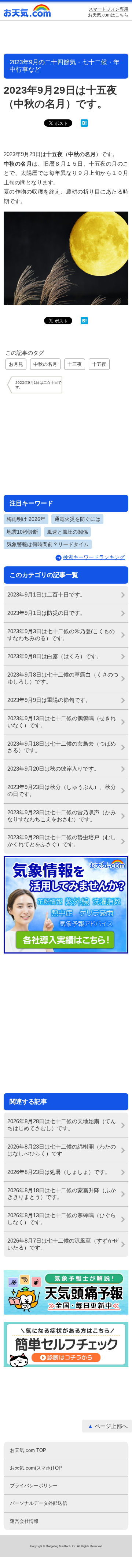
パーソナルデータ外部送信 (38, 1503)
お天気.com (27, 12)
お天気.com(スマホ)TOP (36, 1468)
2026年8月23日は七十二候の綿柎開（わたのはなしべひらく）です (61, 1150)
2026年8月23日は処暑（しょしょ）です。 (58, 1172)
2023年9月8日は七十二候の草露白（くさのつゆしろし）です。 (62, 678)
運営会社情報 (24, 1521)
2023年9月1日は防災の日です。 (46, 613)
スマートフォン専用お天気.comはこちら (108, 12)
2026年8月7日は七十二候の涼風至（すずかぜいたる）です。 (62, 1244)
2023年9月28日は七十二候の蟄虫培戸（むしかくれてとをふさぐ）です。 (61, 840)
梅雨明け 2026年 (26, 519)
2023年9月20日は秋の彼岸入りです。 (53, 768)
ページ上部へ (111, 1426)
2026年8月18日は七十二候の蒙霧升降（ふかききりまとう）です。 (61, 1193)
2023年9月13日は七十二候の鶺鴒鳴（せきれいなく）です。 (61, 721)
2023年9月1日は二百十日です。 (46, 594)
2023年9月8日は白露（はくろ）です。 (54, 656)
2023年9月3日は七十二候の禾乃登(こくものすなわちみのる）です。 (61, 634)
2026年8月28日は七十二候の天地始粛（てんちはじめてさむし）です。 (61, 1124)
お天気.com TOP (28, 1450)
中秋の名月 (45, 364)
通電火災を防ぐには (77, 519)
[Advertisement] (66, 444)
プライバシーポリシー (34, 1485)
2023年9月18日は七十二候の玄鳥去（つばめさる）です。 (61, 747)
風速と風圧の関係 (67, 532)
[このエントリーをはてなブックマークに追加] (84, 125)
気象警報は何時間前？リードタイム (48, 544)
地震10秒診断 (22, 532)
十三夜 (74, 364)
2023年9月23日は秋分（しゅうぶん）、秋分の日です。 (61, 790)
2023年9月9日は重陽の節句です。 (49, 700)
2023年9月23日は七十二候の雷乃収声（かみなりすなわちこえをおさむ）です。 (61, 815)
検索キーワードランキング (94, 557)
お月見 (16, 364)
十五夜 (99, 364)
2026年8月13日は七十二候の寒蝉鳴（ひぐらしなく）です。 (61, 1218)
